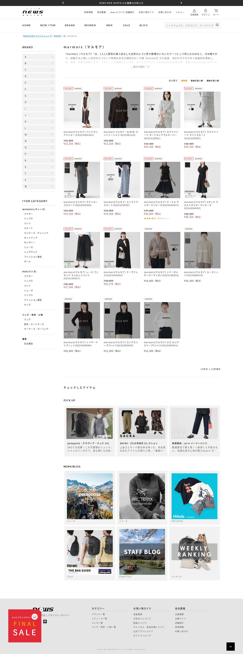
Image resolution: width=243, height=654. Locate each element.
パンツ (27, 223)
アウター (28, 213)
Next (180, 3)
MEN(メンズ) (29, 272)
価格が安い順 (213, 80)
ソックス (28, 295)
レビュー (180, 12)
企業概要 (179, 614)
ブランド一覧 (98, 614)
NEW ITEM (48, 25)
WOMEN (90, 25)
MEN (109, 25)
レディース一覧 (99, 618)
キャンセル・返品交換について (148, 627)
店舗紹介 (179, 622)
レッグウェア (31, 251)
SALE (126, 25)
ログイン (206, 14)
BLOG (144, 25)
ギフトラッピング (142, 635)
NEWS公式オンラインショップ (37, 36)
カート (216, 14)
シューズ (28, 247)
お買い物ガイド (146, 12)
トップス (28, 218)
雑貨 (24, 339)
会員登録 (194, 14)
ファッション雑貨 (33, 256)
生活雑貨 (28, 343)
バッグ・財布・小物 (32, 315)
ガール (27, 261)
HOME (26, 25)
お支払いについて (142, 618)
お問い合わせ (164, 12)
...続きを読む (138, 66)
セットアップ (31, 237)
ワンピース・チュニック (36, 232)
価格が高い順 (197, 80)
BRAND (70, 25)
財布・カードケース (34, 324)
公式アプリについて (143, 631)
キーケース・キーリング (36, 328)
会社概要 (101, 12)
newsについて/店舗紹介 (122, 12)
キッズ (27, 304)
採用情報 (88, 12)
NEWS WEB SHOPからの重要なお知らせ (121, 2)
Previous (62, 3)
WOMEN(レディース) (33, 209)
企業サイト (180, 618)
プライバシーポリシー (59, 615)
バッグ (27, 319)
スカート (28, 228)
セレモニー (29, 242)
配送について (140, 622)
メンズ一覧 (97, 622)
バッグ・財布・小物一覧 (104, 627)
